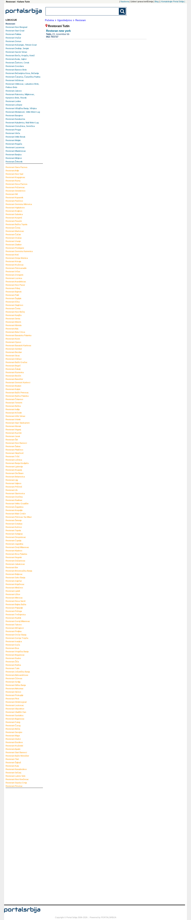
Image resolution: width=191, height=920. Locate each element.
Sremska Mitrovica (19, 204)
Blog (157, 1)
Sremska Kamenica (19, 251)
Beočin (13, 376)
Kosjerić (14, 218)
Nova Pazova (16, 184)
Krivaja (13, 261)
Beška (13, 406)
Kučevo (14, 527)
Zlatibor (14, 244)
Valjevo (13, 483)
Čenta (13, 308)
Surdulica (14, 715)
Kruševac (15, 265)
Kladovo (14, 550)
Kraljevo (14, 211)
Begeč (13, 366)
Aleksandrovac (17, 675)
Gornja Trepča (17, 638)
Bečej (13, 729)
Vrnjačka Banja (17, 651)
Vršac (13, 271)
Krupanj (14, 470)
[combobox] (82, 11)
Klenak (13, 426)
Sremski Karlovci (18, 382)
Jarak (13, 436)
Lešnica (14, 460)
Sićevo (13, 692)
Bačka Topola (16, 224)
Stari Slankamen (18, 423)
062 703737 (52, 36)
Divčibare (15, 473)
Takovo (14, 624)
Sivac (13, 355)
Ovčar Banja (16, 635)
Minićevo (14, 587)
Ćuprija (13, 540)
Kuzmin (14, 433)
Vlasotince (15, 709)
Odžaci (13, 359)
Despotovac (16, 537)
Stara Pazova (16, 167)
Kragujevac (15, 177)
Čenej (13, 228)
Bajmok (14, 292)
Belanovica (15, 477)
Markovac (15, 231)
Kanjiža (13, 315)
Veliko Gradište (17, 503)
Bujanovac (15, 719)
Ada (12, 329)
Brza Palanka (16, 554)
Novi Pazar (15, 285)
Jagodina (14, 544)
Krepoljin (14, 510)
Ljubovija (14, 466)
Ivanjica (14, 641)
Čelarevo (14, 399)
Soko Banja (15, 577)
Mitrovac (14, 598)
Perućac (14, 786)
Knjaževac (15, 584)
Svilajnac (14, 534)
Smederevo (15, 191)
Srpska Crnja (16, 783)
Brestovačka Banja (19, 571)
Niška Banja (16, 685)
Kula (12, 766)
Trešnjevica (16, 614)
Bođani (13, 386)
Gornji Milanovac (18, 621)
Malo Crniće (16, 514)
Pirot (12, 698)
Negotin (14, 557)
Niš (12, 194)
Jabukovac (15, 564)
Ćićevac (14, 678)
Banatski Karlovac (18, 345)
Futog (13, 722)
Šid (12, 440)
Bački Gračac (16, 362)
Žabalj (13, 369)
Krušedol (14, 746)
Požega (14, 611)
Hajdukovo (15, 207)
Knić (12, 255)
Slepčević (15, 453)
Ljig (12, 480)
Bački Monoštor (17, 756)
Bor (12, 567)
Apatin (13, 749)
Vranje (13, 241)
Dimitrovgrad (16, 702)
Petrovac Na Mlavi (19, 517)
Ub (12, 490)
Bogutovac (15, 655)
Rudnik (13, 618)
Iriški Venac (15, 416)
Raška (13, 665)
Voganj (13, 429)
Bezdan (14, 352)
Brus (12, 648)
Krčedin (14, 413)
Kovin (13, 339)
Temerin (14, 403)
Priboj (13, 288)
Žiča (12, 661)
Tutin (12, 668)
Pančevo (14, 201)
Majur (13, 735)
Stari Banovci (16, 752)
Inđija (13, 409)
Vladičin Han (16, 712)
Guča (13, 645)
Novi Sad (14, 174)
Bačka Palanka (17, 396)
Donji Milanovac (17, 547)
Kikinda (13, 325)
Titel (12, 759)
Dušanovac (15, 561)
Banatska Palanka (18, 335)
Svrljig (13, 682)
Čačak (13, 234)
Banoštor (14, 379)
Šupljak (13, 298)
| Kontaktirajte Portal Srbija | (172, 1)
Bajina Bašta (16, 604)
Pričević (14, 487)
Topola (13, 530)
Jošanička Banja (18, 672)
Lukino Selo (15, 776)
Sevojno (14, 732)
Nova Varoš (16, 601)
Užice (13, 594)
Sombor (14, 349)
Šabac (13, 446)
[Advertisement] (20, 846)
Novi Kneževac (17, 779)
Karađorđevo (16, 769)
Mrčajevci (15, 628)
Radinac (14, 500)
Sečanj (13, 772)
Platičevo (14, 450)
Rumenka (15, 372)
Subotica (14, 214)
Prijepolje (14, 608)
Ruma (13, 181)
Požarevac (15, 187)
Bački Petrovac (17, 392)
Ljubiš (13, 591)
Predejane (15, 248)
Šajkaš (13, 762)
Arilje (12, 170)
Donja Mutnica (17, 258)
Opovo (13, 342)
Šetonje (14, 520)
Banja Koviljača (17, 463)
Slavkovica (15, 493)
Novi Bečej (15, 312)
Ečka (13, 302)
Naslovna (124, 1)
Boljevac (14, 574)
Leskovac (15, 705)
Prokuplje (14, 695)
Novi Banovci (16, 443)
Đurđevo (14, 742)
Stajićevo (14, 305)
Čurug (13, 725)
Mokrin (13, 322)
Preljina (13, 631)
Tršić (13, 456)
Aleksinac (15, 688)
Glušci (13, 739)
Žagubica (14, 507)
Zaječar (14, 581)
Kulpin (13, 389)
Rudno (13, 658)
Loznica (14, 278)
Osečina (14, 497)
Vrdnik (13, 419)
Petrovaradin (16, 268)
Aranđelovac (16, 281)
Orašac (14, 238)
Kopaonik (14, 197)
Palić (12, 295)
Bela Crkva (15, 332)
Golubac (14, 524)
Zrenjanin (14, 275)
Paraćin (14, 221)
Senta (13, 318)
